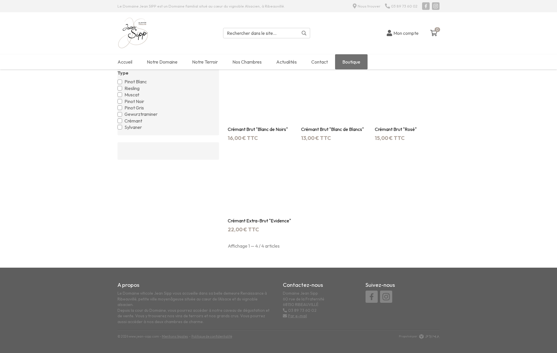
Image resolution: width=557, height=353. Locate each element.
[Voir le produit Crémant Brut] (260, 91)
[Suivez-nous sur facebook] (426, 6)
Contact (319, 62)
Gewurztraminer (141, 114)
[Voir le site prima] (429, 336)
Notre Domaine (162, 62)
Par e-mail (297, 315)
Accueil (124, 62)
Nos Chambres (247, 62)
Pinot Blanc (135, 81)
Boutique (351, 62)
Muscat (131, 95)
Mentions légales (175, 336)
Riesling (132, 88)
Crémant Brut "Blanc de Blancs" (332, 129)
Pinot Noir (134, 101)
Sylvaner (133, 127)
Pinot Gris (134, 108)
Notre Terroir (205, 62)
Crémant (133, 121)
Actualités (286, 62)
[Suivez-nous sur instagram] (436, 6)
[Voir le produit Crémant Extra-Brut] (260, 183)
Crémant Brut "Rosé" (396, 129)
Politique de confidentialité (211, 336)
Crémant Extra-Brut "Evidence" (259, 221)
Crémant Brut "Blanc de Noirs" (258, 129)
